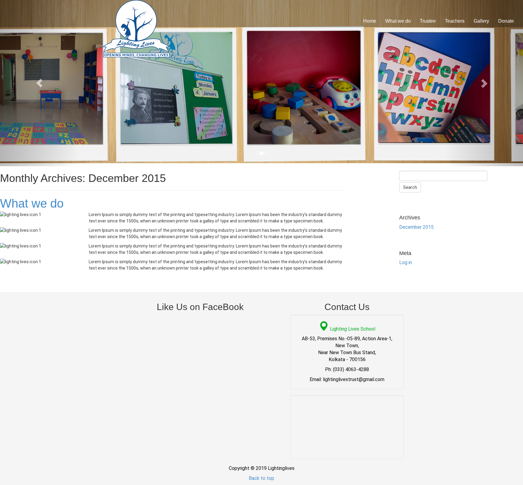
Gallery (481, 21)
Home (369, 21)
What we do (398, 21)
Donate (506, 21)
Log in (405, 262)
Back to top (261, 478)
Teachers (455, 21)
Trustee (428, 21)
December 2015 (416, 227)
